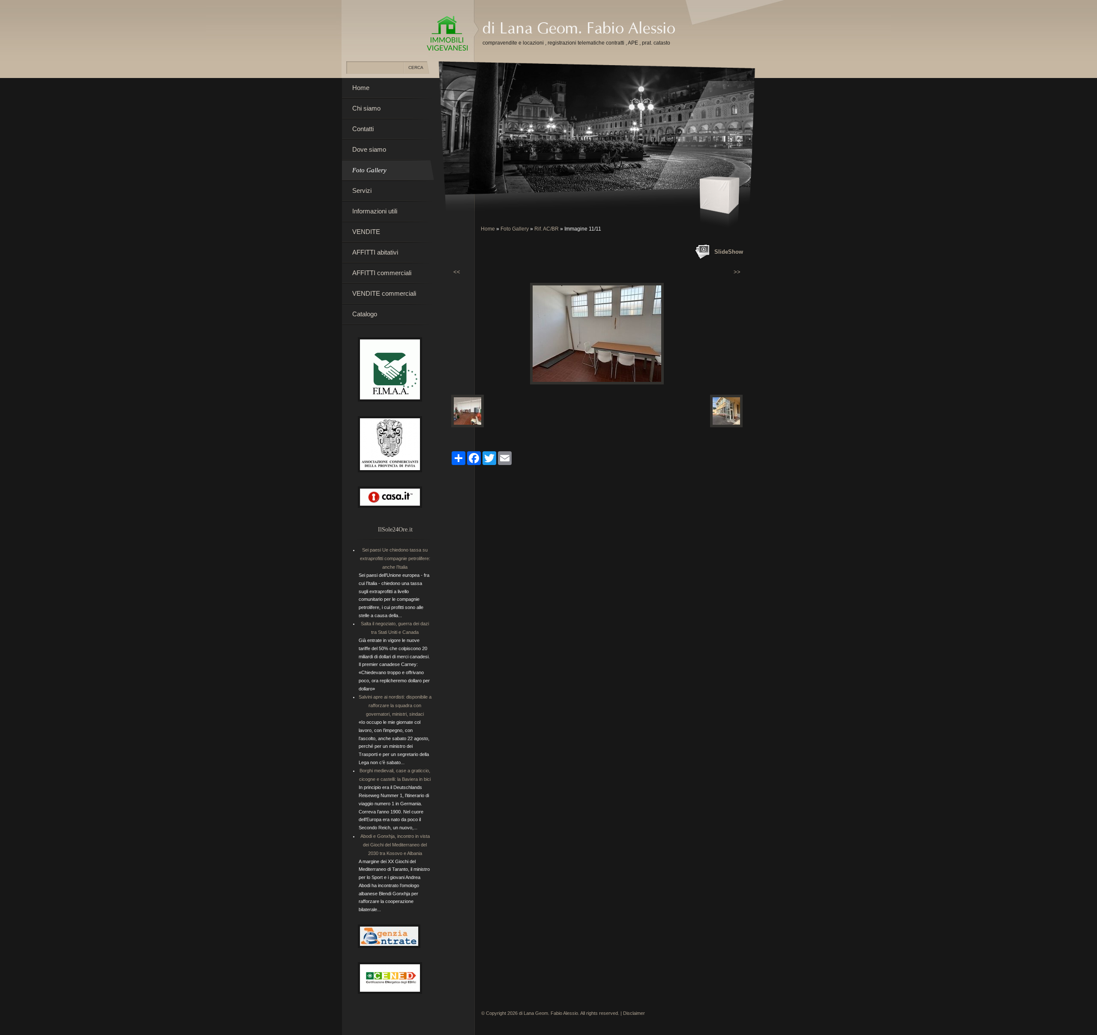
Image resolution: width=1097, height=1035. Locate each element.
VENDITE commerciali (384, 293)
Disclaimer (634, 1013)
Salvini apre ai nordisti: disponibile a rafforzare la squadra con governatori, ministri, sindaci (395, 705)
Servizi (362, 190)
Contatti (363, 128)
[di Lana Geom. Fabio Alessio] (447, 34)
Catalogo (364, 314)
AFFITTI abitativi (375, 252)
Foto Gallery (515, 229)
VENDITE (366, 231)
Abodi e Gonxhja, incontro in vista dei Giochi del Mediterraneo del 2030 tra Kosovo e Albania (395, 845)
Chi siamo (366, 108)
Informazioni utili (374, 211)
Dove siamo (369, 149)
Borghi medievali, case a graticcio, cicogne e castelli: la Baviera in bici (395, 775)
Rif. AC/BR (546, 229)
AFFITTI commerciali (381, 272)
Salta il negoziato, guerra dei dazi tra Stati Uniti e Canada (395, 628)
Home (488, 229)
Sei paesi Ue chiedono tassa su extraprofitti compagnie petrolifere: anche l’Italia (395, 558)
